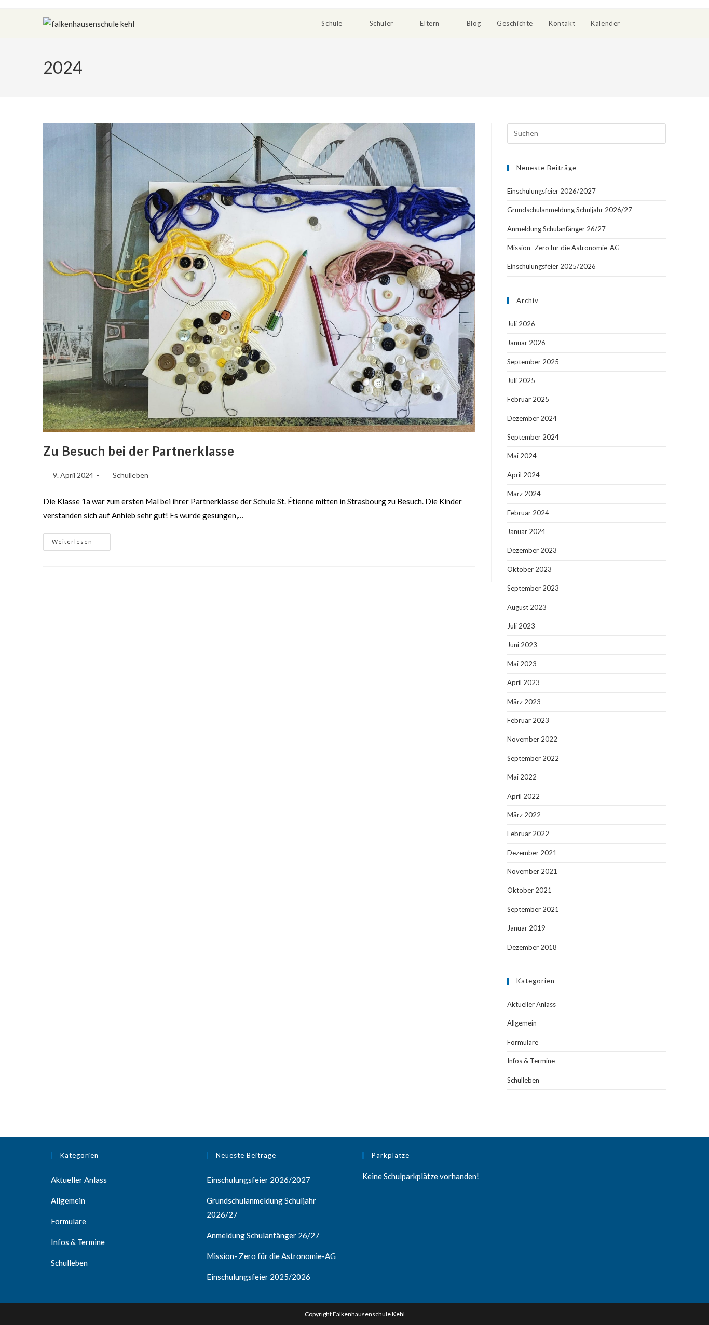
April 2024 (523, 475)
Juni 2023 (522, 644)
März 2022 (524, 815)
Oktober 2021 (529, 890)
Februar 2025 (528, 399)
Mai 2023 (522, 664)
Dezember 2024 (532, 418)
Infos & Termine (531, 1061)
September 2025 (533, 362)
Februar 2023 (528, 720)
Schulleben (130, 475)
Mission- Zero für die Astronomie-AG (563, 247)
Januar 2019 (526, 928)
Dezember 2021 (532, 853)
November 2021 (532, 871)
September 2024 (533, 437)
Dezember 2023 (532, 550)
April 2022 (523, 796)
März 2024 (524, 493)
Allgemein (522, 1023)
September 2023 (533, 588)
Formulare (522, 1042)
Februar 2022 (528, 833)
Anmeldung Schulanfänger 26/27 (556, 229)
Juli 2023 (521, 626)
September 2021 (533, 909)
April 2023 (523, 682)
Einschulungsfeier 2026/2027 (551, 191)
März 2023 (524, 702)
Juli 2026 (521, 324)
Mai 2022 (522, 777)
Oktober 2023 (529, 569)
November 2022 (532, 739)
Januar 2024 (526, 531)
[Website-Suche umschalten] (638, 23)
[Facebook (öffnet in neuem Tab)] (661, 23)
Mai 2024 (522, 456)
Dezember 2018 (532, 947)
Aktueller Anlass (531, 1004)
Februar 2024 (528, 513)
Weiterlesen (81, 539)
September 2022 (533, 758)
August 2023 (527, 607)
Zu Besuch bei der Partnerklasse (139, 450)
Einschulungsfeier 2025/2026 (551, 266)
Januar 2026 (526, 342)
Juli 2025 (521, 380)
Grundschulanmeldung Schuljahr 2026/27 (569, 210)
